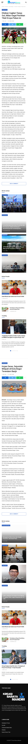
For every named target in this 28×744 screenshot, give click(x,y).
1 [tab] (10, 351)
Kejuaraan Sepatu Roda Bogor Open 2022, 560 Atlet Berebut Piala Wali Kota (13, 207)
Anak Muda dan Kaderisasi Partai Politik (13, 296)
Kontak (3, 725)
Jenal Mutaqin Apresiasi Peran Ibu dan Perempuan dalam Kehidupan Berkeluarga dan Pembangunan (14, 227)
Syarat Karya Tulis (6, 732)
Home (3, 6)
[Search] (26, 2)
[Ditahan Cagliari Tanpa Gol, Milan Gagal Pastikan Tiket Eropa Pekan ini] (14, 35)
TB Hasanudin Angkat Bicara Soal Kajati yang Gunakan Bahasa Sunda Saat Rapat (13, 557)
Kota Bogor (11, 6)
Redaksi (4, 729)
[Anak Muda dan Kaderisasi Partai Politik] (14, 287)
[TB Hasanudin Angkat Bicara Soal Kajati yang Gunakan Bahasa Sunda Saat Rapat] (14, 554)
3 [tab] (13, 351)
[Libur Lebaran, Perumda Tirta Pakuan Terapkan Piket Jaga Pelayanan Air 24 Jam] (14, 594)
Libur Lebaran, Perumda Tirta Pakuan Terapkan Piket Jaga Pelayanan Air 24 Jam (13, 597)
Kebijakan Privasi (6, 723)
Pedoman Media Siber (7, 727)
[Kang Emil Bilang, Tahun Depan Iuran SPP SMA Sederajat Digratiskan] (14, 574)
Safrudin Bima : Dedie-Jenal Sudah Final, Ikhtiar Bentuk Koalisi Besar (13, 267)
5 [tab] (16, 351)
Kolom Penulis (5, 293)
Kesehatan (4, 9)
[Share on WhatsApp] (19, 24)
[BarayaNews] (14, 2)
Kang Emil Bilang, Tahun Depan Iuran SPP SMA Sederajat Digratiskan (13, 577)
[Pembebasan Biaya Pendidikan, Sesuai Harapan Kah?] (5, 309)
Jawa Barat (4, 565)
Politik (6, 6)
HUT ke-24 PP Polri (6, 525)
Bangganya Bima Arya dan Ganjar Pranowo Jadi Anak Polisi (12, 537)
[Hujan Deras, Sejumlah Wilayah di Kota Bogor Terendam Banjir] (14, 389)
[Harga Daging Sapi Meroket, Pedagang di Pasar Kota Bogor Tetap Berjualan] (14, 657)
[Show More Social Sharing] (24, 24)
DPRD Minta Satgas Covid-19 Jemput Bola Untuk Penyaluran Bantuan (13, 247)
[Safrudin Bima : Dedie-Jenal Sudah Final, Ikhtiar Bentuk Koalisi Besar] (14, 263)
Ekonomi (4, 663)
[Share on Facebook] (5, 24)
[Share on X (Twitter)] (12, 24)
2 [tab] (12, 351)
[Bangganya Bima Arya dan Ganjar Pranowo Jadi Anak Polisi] (14, 534)
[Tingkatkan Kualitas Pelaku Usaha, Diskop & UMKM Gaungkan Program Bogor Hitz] (14, 326)
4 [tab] (14, 351)
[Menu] (2, 2)
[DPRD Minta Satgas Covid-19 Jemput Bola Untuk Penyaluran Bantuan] (14, 243)
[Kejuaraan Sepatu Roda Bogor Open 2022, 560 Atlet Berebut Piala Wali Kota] (14, 203)
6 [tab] (17, 351)
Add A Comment (14, 183)
